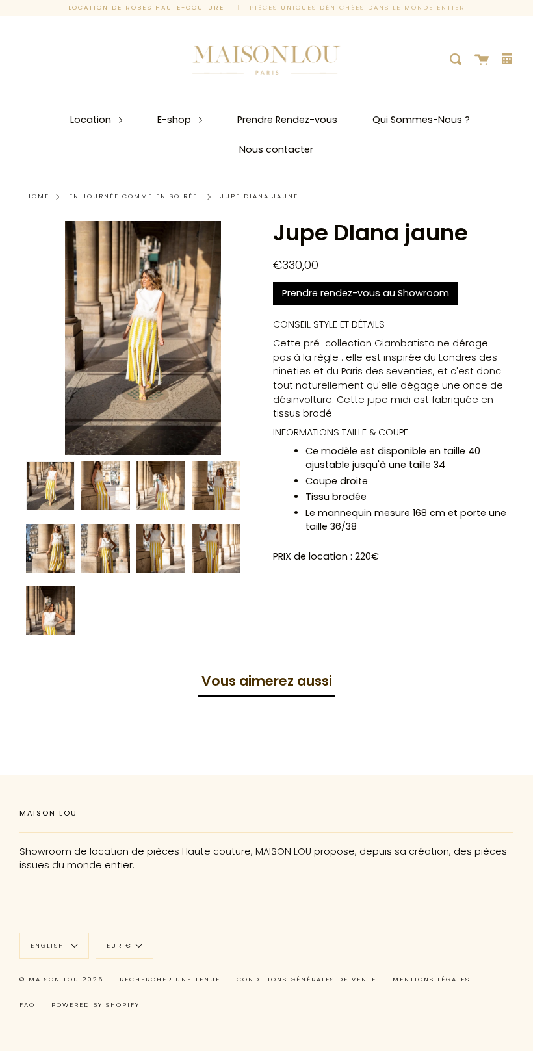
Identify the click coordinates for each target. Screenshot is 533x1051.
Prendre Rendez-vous (287, 119)
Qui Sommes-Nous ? (421, 119)
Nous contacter (276, 149)
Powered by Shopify (95, 1004)
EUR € (119, 945)
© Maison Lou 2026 (61, 979)
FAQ (27, 1004)
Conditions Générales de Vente (306, 979)
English (49, 945)
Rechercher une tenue (170, 979)
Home (37, 196)
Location (92, 119)
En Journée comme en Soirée (133, 196)
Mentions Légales (431, 979)
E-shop (175, 119)
